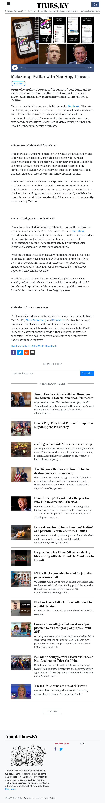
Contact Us (29, 798)
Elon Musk (78, 231)
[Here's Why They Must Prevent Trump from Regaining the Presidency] (21, 428)
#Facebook (50, 346)
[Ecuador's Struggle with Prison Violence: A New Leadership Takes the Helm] (21, 662)
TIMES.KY (52, 5)
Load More (52, 711)
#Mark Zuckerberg (20, 346)
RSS (84, 743)
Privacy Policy (49, 798)
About (38, 798)
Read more (10, 789)
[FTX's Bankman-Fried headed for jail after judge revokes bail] (21, 578)
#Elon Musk (37, 346)
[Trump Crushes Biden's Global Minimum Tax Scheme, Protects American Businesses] (21, 399)
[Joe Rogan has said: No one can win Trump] (21, 449)
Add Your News (62, 743)
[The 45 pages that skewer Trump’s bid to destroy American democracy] (21, 474)
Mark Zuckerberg (36, 320)
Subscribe (87, 373)
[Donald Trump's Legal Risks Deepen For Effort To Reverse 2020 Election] (21, 503)
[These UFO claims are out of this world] (21, 691)
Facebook (73, 106)
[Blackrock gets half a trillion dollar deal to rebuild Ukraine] (21, 607)
